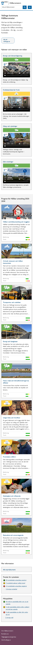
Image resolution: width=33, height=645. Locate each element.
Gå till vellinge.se (6, 40)
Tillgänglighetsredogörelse (8, 637)
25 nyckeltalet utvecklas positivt (16, 580)
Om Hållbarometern (7, 631)
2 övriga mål (9, 618)
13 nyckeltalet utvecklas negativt (16, 586)
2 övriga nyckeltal (11, 589)
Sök (25, 7)
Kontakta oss (5, 634)
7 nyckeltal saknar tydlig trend (15, 583)
